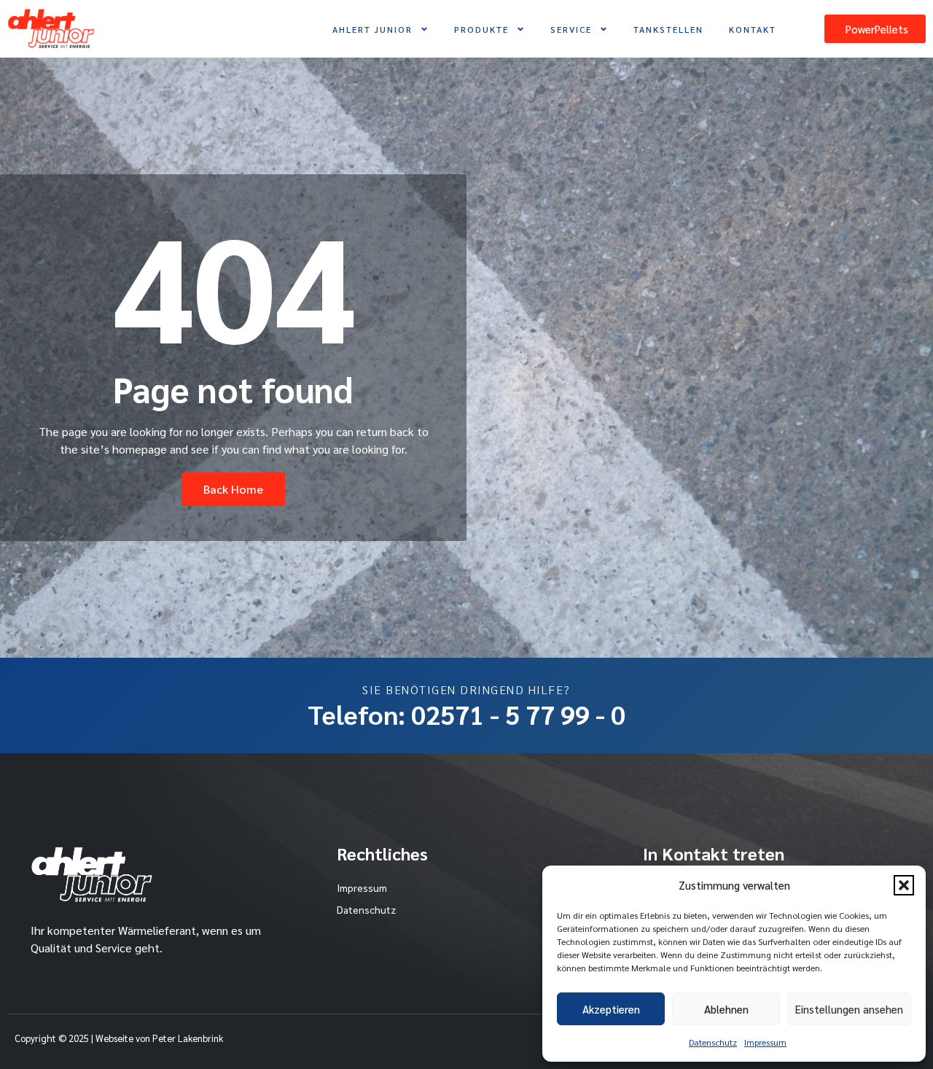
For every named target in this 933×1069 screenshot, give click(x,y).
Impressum (765, 1042)
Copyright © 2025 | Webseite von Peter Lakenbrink (119, 1038)
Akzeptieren (611, 1009)
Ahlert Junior (372, 29)
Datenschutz (713, 1042)
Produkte (481, 29)
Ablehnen (726, 1009)
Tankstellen (668, 29)
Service (571, 29)
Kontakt (752, 29)
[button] (904, 885)
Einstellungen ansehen (849, 1009)
